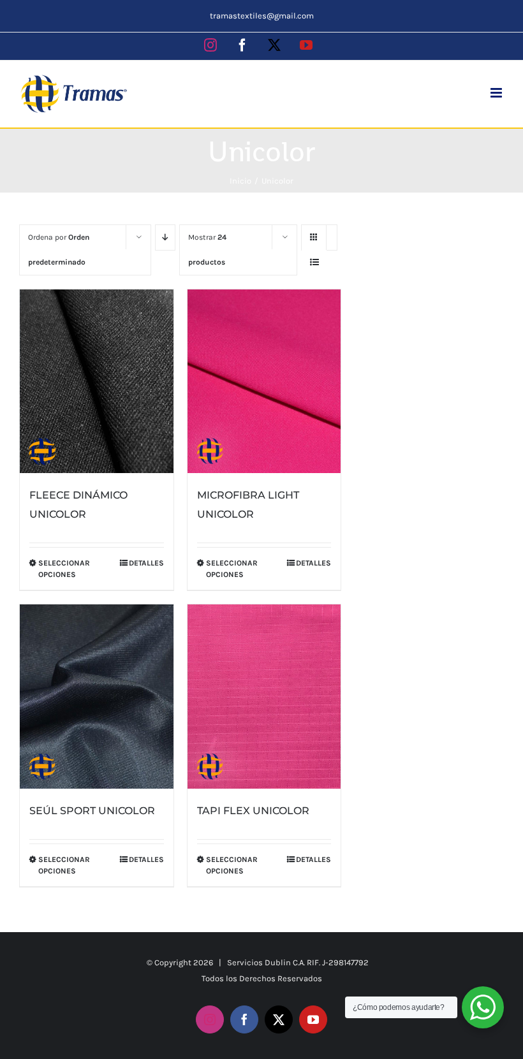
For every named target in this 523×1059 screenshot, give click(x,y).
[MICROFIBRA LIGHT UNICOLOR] (264, 381)
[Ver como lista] (314, 262)
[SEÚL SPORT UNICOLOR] (96, 696)
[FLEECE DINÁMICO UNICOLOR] (96, 381)
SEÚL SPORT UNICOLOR (92, 811)
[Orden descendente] (165, 237)
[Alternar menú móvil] (497, 92)
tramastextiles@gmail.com (262, 15)
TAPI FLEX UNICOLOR (253, 811)
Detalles (146, 563)
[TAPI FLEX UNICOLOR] (264, 696)
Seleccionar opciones (64, 569)
